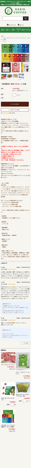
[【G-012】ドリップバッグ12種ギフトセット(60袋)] (8, 416)
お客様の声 (23, 29)
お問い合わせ (28, 29)
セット (5, 41)
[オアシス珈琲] (15, 14)
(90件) (13, 113)
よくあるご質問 (18, 30)
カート (22, 25)
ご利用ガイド (7, 29)
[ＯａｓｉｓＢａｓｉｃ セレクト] (23, 361)
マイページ (12, 25)
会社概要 (13, 29)
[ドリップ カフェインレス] (8, 357)
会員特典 (2, 29)
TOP (2, 36)
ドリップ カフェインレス (8, 364)
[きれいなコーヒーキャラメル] (8, 389)
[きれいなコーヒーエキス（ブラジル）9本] (23, 387)
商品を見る (12, 369)
